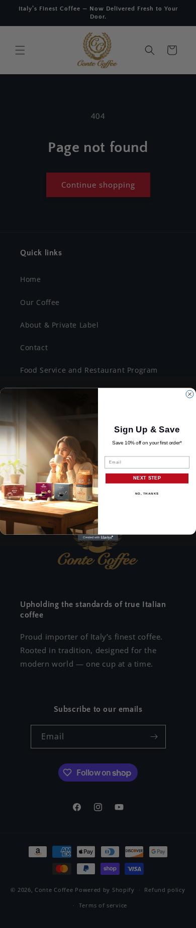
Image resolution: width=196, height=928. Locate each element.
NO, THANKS (147, 493)
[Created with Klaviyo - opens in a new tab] (98, 537)
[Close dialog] (189, 394)
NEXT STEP (147, 478)
